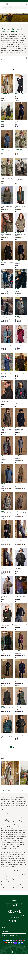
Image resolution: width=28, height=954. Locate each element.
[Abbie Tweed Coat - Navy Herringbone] (21, 250)
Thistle (2, 209)
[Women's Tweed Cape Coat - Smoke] (7, 585)
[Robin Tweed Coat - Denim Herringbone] (7, 445)
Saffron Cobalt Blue (21, 460)
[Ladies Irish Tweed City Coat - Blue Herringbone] (7, 278)
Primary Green (5, 655)
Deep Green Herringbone (17, 376)
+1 (11, 655)
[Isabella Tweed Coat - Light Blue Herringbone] (7, 473)
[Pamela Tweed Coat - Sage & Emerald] (7, 640)
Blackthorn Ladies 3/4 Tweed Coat (9, 788)
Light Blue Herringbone (2, 154)
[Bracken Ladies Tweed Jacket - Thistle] (7, 195)
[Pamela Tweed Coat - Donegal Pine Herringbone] (7, 696)
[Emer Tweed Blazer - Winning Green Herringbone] (7, 612)
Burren (2, 98)
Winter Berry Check (15, 599)
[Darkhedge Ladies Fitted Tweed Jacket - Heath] (21, 139)
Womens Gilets (5, 58)
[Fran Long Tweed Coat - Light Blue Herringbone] (7, 139)
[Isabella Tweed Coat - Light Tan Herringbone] (21, 501)
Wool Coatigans (13, 58)
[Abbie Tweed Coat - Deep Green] (7, 250)
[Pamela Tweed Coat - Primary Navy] (21, 668)
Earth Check (15, 376)
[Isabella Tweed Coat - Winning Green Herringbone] (7, 529)
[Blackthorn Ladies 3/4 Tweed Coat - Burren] (7, 83)
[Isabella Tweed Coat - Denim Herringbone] (21, 445)
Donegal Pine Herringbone (9, 655)
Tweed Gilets (22, 58)
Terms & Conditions (14, 946)
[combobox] (14, 7)
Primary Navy (5, 349)
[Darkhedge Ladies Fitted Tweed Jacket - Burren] (7, 167)
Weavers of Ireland (17, 948)
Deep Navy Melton (19, 599)
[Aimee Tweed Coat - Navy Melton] (21, 417)
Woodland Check (19, 460)
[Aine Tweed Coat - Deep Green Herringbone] (7, 389)
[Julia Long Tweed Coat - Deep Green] (7, 111)
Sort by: (13, 65)
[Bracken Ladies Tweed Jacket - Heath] (7, 222)
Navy (4, 98)
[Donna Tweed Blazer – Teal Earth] (7, 724)
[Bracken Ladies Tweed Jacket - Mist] (21, 195)
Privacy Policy (22, 946)
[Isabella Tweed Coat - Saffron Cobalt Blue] (7, 501)
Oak (15, 571)
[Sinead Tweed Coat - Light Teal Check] (7, 334)
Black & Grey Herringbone (5, 293)
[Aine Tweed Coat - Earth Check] (21, 362)
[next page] (16, 747)
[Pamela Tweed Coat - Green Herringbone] (21, 696)
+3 (24, 460)
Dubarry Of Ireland (5, 785)
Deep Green (2, 126)
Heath (15, 154)
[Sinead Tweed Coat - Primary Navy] (7, 362)
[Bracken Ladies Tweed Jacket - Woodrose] (21, 222)
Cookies (6, 946)
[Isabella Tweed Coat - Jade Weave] (7, 557)
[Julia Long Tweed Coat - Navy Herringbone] (21, 111)
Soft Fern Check (5, 432)
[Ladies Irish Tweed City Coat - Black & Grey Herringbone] (7, 306)
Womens (6, 11)
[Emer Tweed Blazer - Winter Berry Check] (21, 585)
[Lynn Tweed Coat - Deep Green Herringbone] (21, 724)
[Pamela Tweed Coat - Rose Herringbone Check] (21, 640)
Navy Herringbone (4, 126)
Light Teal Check (2, 349)
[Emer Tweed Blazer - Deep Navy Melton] (21, 612)
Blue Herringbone (2, 293)
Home (2, 11)
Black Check (4, 293)
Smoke (17, 571)
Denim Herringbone (15, 460)
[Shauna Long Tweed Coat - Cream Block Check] (21, 167)
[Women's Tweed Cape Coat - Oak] (21, 557)
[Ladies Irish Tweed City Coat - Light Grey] (21, 306)
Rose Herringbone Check (4, 349)
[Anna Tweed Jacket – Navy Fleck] (21, 389)
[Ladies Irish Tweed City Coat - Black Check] (21, 278)
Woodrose (7, 209)
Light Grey (7, 293)
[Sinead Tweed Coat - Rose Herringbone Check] (21, 334)
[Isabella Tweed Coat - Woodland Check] (21, 473)
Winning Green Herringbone (17, 599)
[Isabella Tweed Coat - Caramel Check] (21, 529)
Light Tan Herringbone (22, 460)
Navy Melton (4, 432)
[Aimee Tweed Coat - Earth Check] (7, 417)
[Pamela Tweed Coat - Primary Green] (7, 668)
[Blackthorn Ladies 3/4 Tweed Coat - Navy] (21, 83)
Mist (4, 209)
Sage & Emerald (2, 655)
